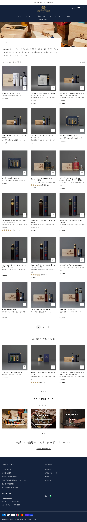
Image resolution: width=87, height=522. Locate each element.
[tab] (41, 391)
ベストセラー (19, 16)
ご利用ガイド (6, 469)
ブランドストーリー (55, 16)
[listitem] (43, 2)
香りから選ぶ (41, 16)
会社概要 (48, 469)
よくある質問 (6, 473)
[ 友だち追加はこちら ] (43, 449)
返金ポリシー (49, 480)
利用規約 (48, 477)
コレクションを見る (14, 422)
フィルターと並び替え (13, 62)
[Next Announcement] (64, 2)
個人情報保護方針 (8, 484)
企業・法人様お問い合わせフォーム (14, 480)
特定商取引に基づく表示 (10, 487)
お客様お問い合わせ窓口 (10, 477)
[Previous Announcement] (22, 2)
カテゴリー (29, 16)
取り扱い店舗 (43, 19)
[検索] (83, 8)
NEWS (68, 16)
